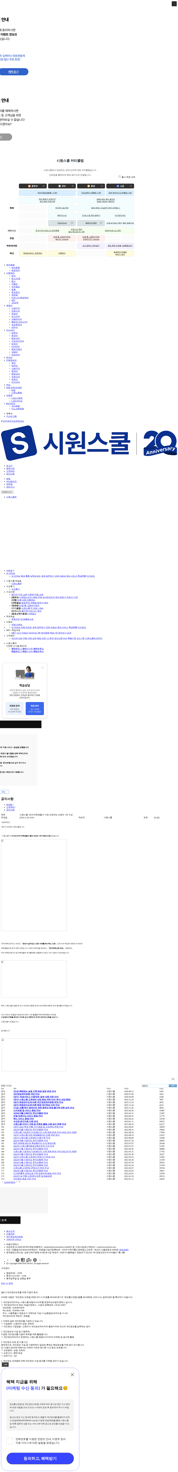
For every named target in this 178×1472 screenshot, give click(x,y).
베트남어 (15, 338)
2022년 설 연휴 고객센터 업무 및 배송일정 (32, 1176)
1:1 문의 (50, 638)
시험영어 (10, 273)
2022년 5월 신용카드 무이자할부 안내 (30, 1160)
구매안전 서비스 (13, 1239)
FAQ (65, 638)
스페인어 (15, 308)
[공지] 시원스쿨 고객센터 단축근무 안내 (31, 1138)
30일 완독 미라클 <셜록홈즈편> (120, 246)
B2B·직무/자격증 (14, 388)
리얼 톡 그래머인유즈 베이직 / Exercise (61, 238)
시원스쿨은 (11, 497)
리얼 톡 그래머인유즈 (29, 605)
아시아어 (10, 330)
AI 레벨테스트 (26, 619)
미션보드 (91, 576)
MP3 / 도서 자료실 (19, 633)
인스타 (27, 649)
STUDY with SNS (62, 208)
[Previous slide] (7, 1260)
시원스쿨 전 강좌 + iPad (32, 608)
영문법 (14, 295)
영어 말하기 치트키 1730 (66, 597)
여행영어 (62, 253)
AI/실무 (14, 303)
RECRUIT (10, 403)
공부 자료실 (60, 576)
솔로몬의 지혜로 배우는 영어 (120, 253)
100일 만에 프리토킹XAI (43, 597)
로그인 (9, 466)
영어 (13, 363)
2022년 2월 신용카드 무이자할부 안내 (30, 1171)
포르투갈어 (16, 325)
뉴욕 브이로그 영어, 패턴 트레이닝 (120, 223)
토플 (13, 289)
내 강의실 (10, 573)
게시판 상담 (16, 638)
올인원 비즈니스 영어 (31, 611)
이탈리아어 (16, 319)
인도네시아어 (17, 341)
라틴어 (14, 327)
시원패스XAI (26, 597)
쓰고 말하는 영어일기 (91, 246)
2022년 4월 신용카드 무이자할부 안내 (30, 1162)
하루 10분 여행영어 (26, 600)
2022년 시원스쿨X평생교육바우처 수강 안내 (33, 1146)
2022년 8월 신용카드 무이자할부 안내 (30, 1140)
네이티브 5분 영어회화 (39, 633)
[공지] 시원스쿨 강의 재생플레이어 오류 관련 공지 (36, 1135)
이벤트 (9, 571)
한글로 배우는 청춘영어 (32, 253)
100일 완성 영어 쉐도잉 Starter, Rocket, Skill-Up (105, 200)
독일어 (14, 314)
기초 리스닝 (62, 223)
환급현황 (82, 576)
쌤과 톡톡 (25, 576)
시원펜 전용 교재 (35, 594)
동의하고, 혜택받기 (40, 1458)
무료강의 (15, 619)
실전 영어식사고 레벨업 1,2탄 (120, 193)
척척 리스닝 (62, 215)
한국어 (9, 357)
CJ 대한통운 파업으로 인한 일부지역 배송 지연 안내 (37, 1173)
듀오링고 (15, 292)
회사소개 (10, 1231)
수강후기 (15, 589)
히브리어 (15, 355)
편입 (8, 385)
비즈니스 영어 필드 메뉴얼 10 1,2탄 (76, 230)
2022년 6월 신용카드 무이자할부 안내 (30, 1154)
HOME (9, 805)
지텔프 (14, 284)
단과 (20, 594)
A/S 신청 (81, 638)
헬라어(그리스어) (19, 322)
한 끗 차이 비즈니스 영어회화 (47, 231)
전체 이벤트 (16, 625)
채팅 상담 (41, 638)
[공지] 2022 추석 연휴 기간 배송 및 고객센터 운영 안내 (38, 1127)
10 (14, 1182)
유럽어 (9, 305)
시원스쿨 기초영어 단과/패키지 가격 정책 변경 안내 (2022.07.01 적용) (45, 1151)
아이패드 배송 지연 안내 (24, 1179)
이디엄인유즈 (120, 215)
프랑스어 (15, 311)
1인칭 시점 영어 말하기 (91, 215)
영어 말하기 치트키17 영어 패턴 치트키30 (47, 200)
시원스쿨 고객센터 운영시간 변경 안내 (31, 1168)
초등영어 (15, 270)
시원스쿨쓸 (16, 393)
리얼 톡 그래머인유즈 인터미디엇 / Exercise (91, 238)
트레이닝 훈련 (91, 223)
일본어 (14, 333)
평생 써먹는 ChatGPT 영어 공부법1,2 (105, 208)
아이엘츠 (15, 287)
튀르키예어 (16, 349)
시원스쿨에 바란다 (93, 638)
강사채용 (15, 406)
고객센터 (10, 471)
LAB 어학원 (17, 398)
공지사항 (10, 474)
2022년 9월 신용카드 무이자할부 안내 (30, 1129)
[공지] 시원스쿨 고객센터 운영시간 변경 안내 (34, 1157)
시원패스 (32, 614)
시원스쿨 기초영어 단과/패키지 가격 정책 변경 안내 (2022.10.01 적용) (45, 1132)
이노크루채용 (17, 409)
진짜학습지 (11, 360)
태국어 (14, 344)
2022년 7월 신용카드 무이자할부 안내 (30, 1149)
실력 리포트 (26, 627)
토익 (13, 276)
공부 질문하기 (47, 576)
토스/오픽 (15, 278)
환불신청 (72, 638)
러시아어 (15, 316)
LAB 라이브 (17, 401)
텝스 (13, 281)
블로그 (16, 649)
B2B (13, 390)
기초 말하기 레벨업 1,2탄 (91, 193)
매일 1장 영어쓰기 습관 (60, 633)
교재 (25, 594)
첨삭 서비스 (71, 576)
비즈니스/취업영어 (20, 298)
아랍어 (14, 352)
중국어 (14, 336)
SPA (13, 300)
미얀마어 (15, 346)
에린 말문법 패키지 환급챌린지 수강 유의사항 (34, 1143)
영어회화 (10, 265)
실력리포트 (35, 576)
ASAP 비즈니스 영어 (113, 231)
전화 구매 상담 (29, 638)
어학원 (9, 395)
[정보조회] (124, 1250)
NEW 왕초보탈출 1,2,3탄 (47, 193)
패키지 (14, 594)
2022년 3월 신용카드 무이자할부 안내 (30, 1165)
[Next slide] (39, 1260)
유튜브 (38, 649)
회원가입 (10, 468)
